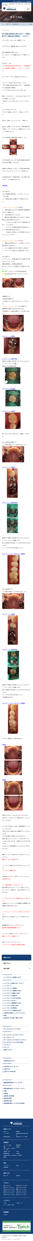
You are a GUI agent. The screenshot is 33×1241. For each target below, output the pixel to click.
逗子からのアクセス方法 (21, 1194)
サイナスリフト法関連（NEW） (13, 1010)
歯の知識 (6, 968)
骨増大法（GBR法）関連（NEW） (13, 1018)
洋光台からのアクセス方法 (9, 1194)
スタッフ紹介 (6, 1133)
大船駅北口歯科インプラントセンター (15, 1013)
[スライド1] (13, 140)
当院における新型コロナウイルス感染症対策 (22, 1)
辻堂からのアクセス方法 (21, 1192)
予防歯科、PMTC (7, 1151)
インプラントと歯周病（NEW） (13, 991)
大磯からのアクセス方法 (21, 1191)
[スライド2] (13, 276)
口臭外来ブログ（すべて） (11, 1066)
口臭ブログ (7, 1069)
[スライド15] (13, 706)
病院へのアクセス (7, 1185)
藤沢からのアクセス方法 (9, 1187)
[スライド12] (13, 594)
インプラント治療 (7, 1145)
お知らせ (5, 1131)
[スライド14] (13, 652)
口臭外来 (18, 1153)
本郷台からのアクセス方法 (9, 1189)
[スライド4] (13, 339)
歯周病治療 (18, 1145)
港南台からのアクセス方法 (9, 1191)
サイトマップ (17, 1239)
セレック (6, 1047)
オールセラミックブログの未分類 (13, 1042)
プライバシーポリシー (7, 1239)
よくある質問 (19, 1155)
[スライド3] (13, 316)
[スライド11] (13, 556)
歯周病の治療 (8, 1101)
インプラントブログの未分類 (12, 998)
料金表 (17, 1165)
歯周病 (6, 1093)
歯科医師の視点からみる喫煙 (9, 1155)
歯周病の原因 (8, 1098)
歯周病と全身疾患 (9, 1096)
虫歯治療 (18, 1147)
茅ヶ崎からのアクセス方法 (21, 1185)
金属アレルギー (8, 1050)
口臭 (5, 1091)
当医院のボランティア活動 (21, 1136)
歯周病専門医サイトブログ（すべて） (14, 1088)
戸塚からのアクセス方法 (9, 1192)
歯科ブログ (7, 963)
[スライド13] (13, 616)
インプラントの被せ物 (10, 995)
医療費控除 (6, 1167)
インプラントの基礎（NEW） (12, 993)
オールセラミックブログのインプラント (15, 1040)
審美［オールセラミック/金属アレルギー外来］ (10, 1148)
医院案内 (18, 1131)
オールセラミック (9, 1037)
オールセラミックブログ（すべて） (14, 1035)
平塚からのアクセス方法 (21, 1187)
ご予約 (5, 1203)
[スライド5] (13, 368)
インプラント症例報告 (10, 1008)
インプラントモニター (10, 1000)
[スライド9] (13, 470)
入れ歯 (17, 1151)
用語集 (5, 1157)
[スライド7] (13, 414)
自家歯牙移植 (6, 1153)
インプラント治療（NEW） (12, 1005)
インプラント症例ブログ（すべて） (14, 983)
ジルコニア (7, 1045)
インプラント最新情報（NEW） (13, 1003)
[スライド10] (13, 505)
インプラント (8, 986)
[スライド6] (13, 391)
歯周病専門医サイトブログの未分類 (14, 1103)
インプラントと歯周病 (10, 988)
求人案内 (5, 1214)
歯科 (5, 1015)
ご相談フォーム (19, 1203)
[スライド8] (13, 447)
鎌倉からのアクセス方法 (21, 1189)
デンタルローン (7, 1165)
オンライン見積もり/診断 (9, 1204)
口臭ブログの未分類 (9, 1071)
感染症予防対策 (7, 1136)
